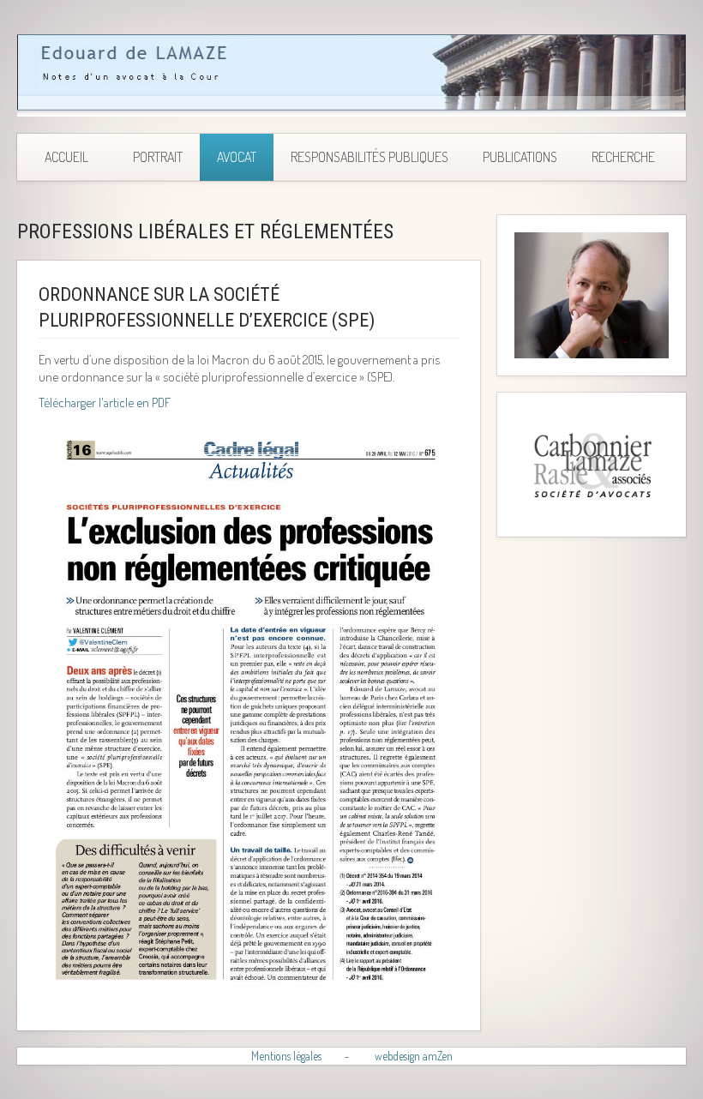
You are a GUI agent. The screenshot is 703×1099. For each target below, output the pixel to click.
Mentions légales (286, 1055)
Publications (520, 156)
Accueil (66, 156)
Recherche (623, 156)
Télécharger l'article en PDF (105, 402)
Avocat (236, 156)
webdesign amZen (414, 1055)
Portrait (158, 156)
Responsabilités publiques (369, 156)
